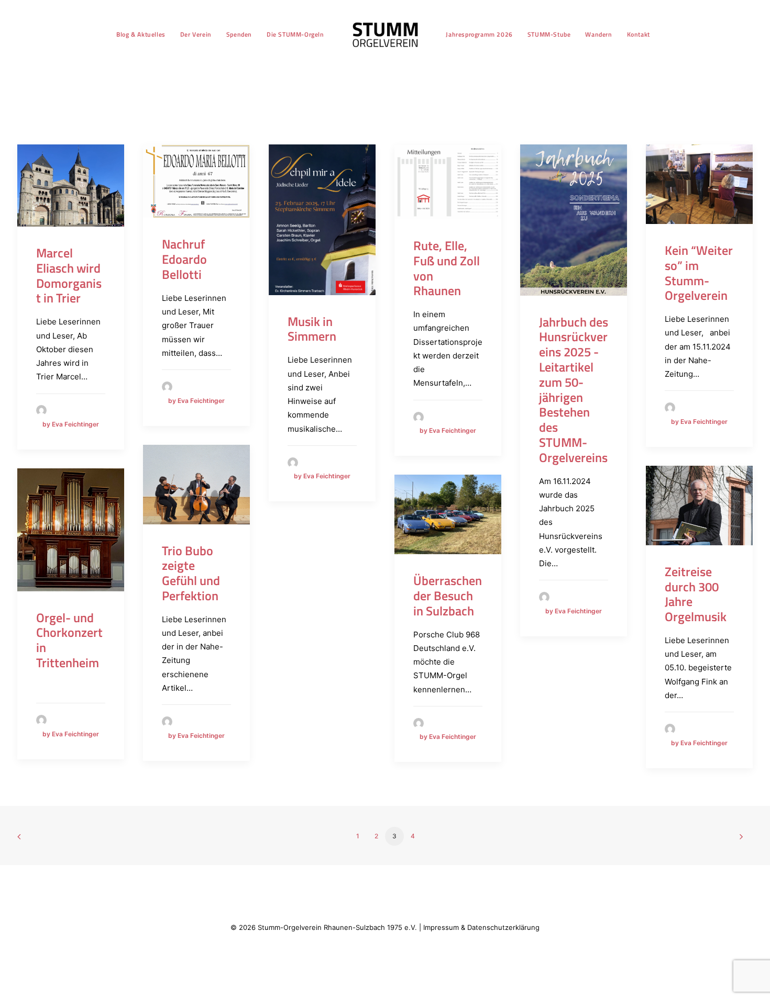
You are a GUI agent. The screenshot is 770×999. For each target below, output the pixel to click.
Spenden (239, 34)
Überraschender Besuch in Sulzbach (447, 595)
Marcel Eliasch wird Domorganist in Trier (69, 275)
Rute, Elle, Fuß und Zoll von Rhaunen (446, 268)
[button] (70, 185)
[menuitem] (141, 34)
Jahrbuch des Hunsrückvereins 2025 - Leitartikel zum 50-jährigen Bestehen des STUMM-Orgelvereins (573, 389)
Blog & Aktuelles (141, 34)
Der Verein (196, 34)
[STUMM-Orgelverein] (385, 34)
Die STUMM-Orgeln (295, 34)
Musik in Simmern (312, 329)
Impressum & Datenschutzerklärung (481, 927)
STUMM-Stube (549, 34)
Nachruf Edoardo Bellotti (184, 259)
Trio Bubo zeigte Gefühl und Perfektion (191, 573)
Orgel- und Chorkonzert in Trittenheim (69, 640)
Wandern (598, 34)
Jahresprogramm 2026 (479, 34)
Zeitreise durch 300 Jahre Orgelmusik (696, 594)
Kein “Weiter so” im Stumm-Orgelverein (699, 273)
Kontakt (638, 34)
